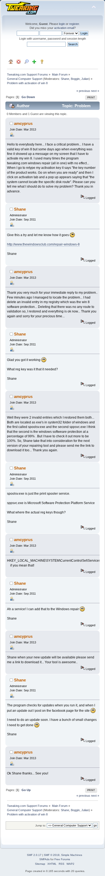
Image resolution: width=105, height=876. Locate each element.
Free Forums (62, 859)
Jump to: (40, 825)
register (74, 23)
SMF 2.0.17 (34, 854)
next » (95, 90)
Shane (65, 78)
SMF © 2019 (52, 854)
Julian (85, 78)
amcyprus (23, 123)
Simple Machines (71, 854)
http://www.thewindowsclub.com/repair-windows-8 (43, 244)
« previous (83, 90)
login (62, 23)
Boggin (75, 78)
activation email (64, 27)
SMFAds (44, 859)
